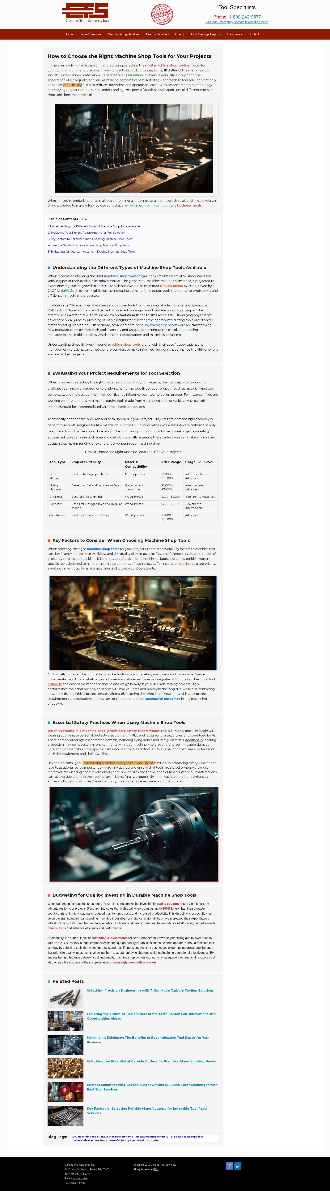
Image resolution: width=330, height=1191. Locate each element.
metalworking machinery (151, 1136)
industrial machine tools (117, 1136)
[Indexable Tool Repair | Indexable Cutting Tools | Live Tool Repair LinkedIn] (237, 1166)
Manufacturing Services (124, 34)
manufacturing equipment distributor (134, 1140)
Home (69, 34)
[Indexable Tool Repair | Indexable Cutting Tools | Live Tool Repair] (85, 13)
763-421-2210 (80, 1178)
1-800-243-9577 (245, 16)
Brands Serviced (157, 34)
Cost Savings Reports (206, 34)
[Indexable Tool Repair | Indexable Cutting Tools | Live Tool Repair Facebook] (229, 1166)
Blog (156, 1169)
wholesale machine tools (90, 1140)
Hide (84, 219)
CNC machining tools (85, 1136)
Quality (180, 34)
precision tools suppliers (186, 1136)
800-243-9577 (82, 1174)
